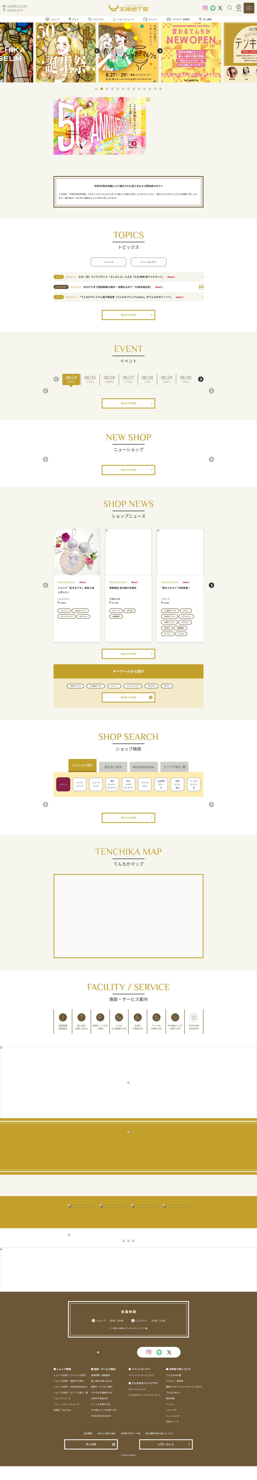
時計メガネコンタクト (128, 784)
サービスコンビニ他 (194, 784)
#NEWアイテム (75, 686)
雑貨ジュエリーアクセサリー (112, 784)
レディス (63, 784)
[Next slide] (160, 51)
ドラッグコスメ (145, 784)
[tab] (83, 765)
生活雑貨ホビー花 (161, 784)
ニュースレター (148, 262)
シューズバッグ (96, 784)
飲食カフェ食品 (177, 784)
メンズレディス (79, 784)
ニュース (108, 262)
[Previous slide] (97, 51)
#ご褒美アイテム (96, 686)
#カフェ (167, 686)
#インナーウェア (133, 686)
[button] (96, 88)
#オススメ (151, 686)
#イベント (114, 686)
